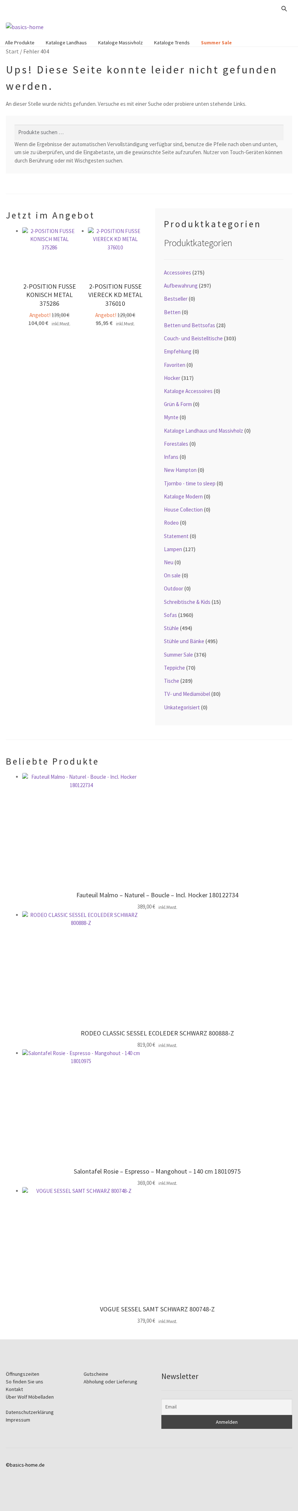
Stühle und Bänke (184, 641)
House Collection (183, 509)
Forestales (176, 443)
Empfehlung (178, 351)
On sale (172, 575)
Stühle (171, 628)
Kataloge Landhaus (66, 42)
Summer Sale (216, 42)
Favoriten (174, 364)
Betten (172, 312)
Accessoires (177, 272)
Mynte (171, 417)
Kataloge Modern (183, 496)
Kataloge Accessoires (188, 391)
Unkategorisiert (182, 707)
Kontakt (14, 1389)
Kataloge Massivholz (120, 42)
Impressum (18, 1419)
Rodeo (171, 522)
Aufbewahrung (181, 285)
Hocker (172, 377)
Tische (171, 680)
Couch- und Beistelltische (193, 338)
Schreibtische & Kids (187, 601)
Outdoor (173, 588)
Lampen (173, 549)
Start (12, 51)
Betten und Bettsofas (189, 325)
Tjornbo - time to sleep (190, 483)
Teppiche (174, 667)
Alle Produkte (20, 42)
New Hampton (180, 469)
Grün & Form (178, 404)
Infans (171, 456)
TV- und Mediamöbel (187, 693)
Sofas (170, 615)
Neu (168, 562)
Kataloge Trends (172, 42)
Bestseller (176, 298)
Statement (176, 536)
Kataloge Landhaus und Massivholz (203, 430)
